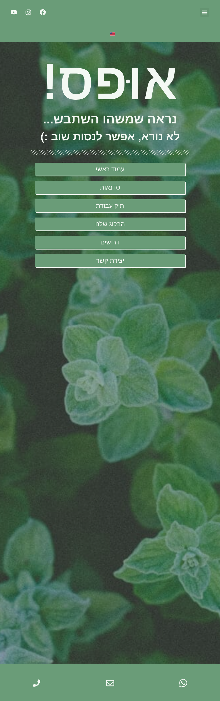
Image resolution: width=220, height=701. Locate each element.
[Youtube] (14, 12)
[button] (204, 12)
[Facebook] (43, 12)
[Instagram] (28, 12)
